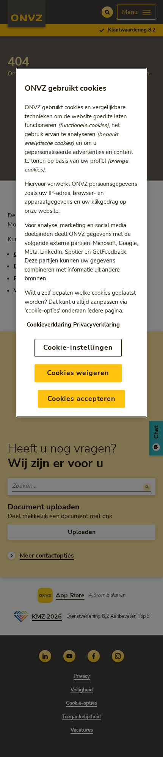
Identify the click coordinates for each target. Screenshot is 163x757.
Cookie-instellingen (78, 347)
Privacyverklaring (96, 325)
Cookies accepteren (81, 398)
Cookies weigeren (78, 373)
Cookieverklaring (49, 325)
